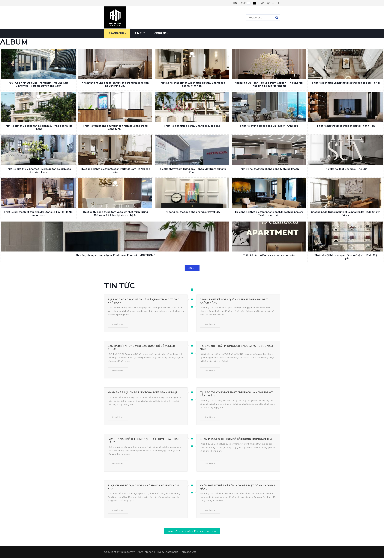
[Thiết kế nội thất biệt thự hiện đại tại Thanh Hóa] (345, 107)
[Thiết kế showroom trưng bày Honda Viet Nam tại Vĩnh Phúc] (192, 150)
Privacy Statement (167, 552)
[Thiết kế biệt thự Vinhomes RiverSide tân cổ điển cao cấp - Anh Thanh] (38, 150)
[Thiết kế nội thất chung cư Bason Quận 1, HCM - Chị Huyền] (345, 236)
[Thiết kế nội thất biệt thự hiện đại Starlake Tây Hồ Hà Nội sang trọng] (38, 193)
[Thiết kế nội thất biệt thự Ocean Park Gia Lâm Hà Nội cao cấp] (115, 150)
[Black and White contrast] (254, 3)
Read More (117, 324)
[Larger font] (262, 3)
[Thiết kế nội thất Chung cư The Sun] (345, 150)
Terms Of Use (188, 552)
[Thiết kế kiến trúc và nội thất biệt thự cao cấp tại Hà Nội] (345, 64)
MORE (192, 268)
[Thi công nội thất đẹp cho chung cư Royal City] (192, 193)
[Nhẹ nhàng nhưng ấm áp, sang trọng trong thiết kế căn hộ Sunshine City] (115, 64)
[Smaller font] (268, 3)
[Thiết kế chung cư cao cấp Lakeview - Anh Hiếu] (269, 107)
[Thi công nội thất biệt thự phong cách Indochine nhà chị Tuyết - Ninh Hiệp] (269, 193)
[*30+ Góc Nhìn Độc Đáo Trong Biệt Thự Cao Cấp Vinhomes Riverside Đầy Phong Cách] (38, 64)
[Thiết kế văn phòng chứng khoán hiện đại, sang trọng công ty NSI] (115, 107)
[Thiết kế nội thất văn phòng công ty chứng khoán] (269, 150)
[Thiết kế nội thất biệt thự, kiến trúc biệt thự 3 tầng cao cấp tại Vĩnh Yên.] (192, 64)
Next (209, 531)
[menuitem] (117, 33)
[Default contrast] (248, 3)
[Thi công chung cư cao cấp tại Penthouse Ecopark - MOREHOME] (115, 236)
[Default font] (277, 3)
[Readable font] (273, 3)
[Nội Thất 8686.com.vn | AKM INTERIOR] (115, 17)
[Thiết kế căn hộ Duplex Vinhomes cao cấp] (269, 236)
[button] (274, 17)
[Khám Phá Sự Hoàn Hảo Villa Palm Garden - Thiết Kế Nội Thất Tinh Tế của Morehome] (269, 64)
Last (214, 531)
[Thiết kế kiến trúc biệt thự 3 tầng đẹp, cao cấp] (192, 107)
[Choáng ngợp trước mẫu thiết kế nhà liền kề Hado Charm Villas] (345, 193)
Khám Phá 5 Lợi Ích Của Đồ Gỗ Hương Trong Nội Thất (237, 439)
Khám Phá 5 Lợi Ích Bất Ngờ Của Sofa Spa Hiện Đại (142, 392)
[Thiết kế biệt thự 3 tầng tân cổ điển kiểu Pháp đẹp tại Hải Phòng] (38, 107)
